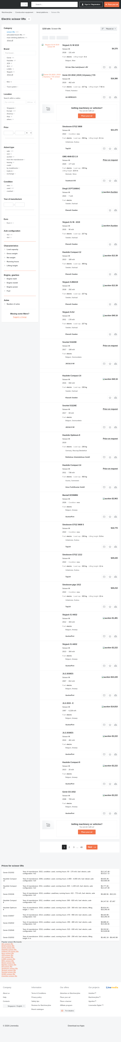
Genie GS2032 (8, 937)
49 (81, 847)
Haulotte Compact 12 (71, 252)
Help (4, 997)
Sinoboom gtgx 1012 (71, 585)
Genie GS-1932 (69, 792)
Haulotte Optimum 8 (71, 435)
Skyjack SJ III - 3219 (71, 222)
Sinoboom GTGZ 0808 (72, 127)
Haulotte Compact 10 (10, 887)
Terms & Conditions (38, 993)
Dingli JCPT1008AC (71, 189)
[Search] (33, 4)
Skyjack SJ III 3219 (70, 45)
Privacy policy (36, 997)
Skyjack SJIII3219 (70, 282)
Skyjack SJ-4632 (69, 615)
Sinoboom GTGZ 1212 (72, 555)
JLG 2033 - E (68, 703)
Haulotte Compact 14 (71, 376)
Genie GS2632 (8, 923)
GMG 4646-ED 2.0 (70, 157)
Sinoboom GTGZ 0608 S (73, 525)
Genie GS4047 (8, 916)
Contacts (6, 1001)
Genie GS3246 (8, 894)
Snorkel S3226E (69, 406)
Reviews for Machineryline (41, 1005)
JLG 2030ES (67, 674)
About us (6, 993)
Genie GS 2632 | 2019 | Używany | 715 (78, 75)
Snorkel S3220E (69, 342)
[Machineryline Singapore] (10, 4)
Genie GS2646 (8, 930)
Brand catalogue (37, 1009)
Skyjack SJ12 (68, 312)
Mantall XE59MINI (70, 495)
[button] (110, 67)
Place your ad (86, 116)
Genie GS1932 (8, 872)
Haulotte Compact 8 (71, 762)
